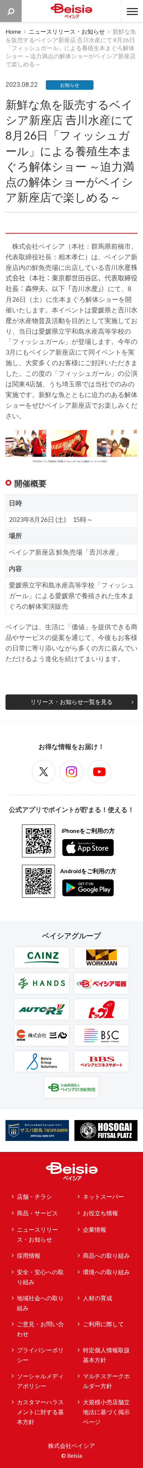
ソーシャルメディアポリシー (40, 1381)
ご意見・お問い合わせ (40, 1329)
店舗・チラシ (34, 1196)
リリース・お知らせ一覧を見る (71, 701)
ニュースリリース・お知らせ (67, 31)
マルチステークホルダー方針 (106, 1381)
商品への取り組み (106, 1255)
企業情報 (94, 1229)
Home (13, 31)
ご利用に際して (103, 1324)
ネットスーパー (103, 1196)
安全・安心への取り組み (40, 1277)
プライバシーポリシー (40, 1355)
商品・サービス (37, 1213)
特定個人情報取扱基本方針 (106, 1355)
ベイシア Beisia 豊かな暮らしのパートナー (71, 11)
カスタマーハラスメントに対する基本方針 (40, 1412)
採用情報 (28, 1255)
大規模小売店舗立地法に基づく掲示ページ (106, 1412)
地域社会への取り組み (40, 1303)
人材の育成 (97, 1298)
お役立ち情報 (100, 1213)
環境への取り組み (106, 1272)
